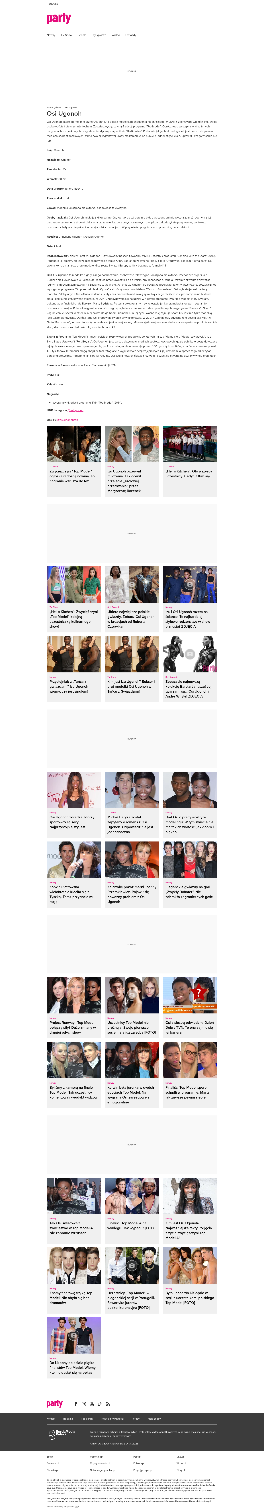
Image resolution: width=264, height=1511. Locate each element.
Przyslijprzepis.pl (142, 1470)
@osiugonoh (75, 410)
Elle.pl (50, 1456)
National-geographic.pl (102, 1470)
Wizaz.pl (181, 1463)
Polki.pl (137, 1456)
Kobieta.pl (138, 1463)
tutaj (77, 1506)
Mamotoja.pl (96, 1456)
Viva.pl (180, 1456)
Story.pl (181, 1470)
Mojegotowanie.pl (100, 1463)
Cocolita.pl (52, 1470)
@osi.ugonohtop (67, 420)
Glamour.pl (53, 1463)
